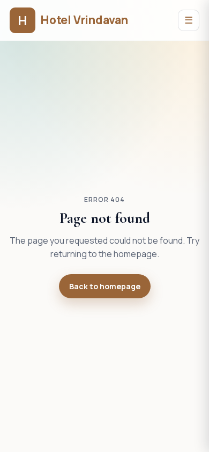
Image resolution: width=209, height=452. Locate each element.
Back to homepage (104, 286)
